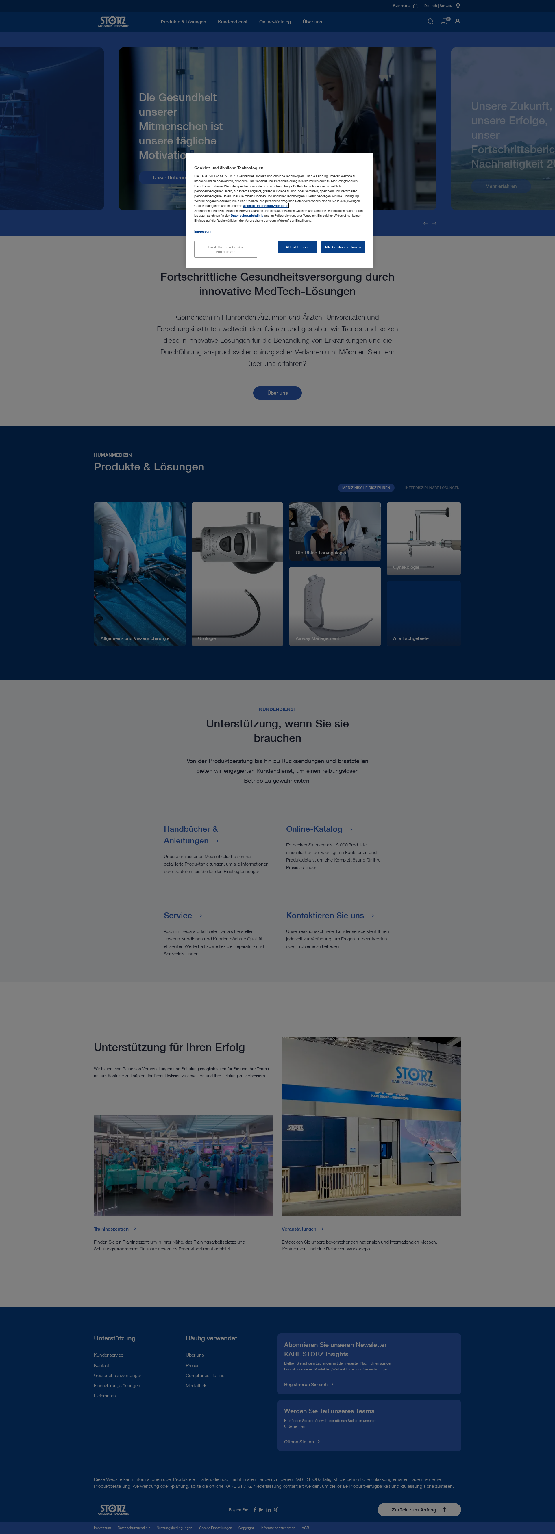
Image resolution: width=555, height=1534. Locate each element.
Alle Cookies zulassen (343, 247)
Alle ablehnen (297, 247)
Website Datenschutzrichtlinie (265, 206)
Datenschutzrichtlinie (247, 215)
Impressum (202, 231)
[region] (279, 210)
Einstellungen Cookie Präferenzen (226, 249)
